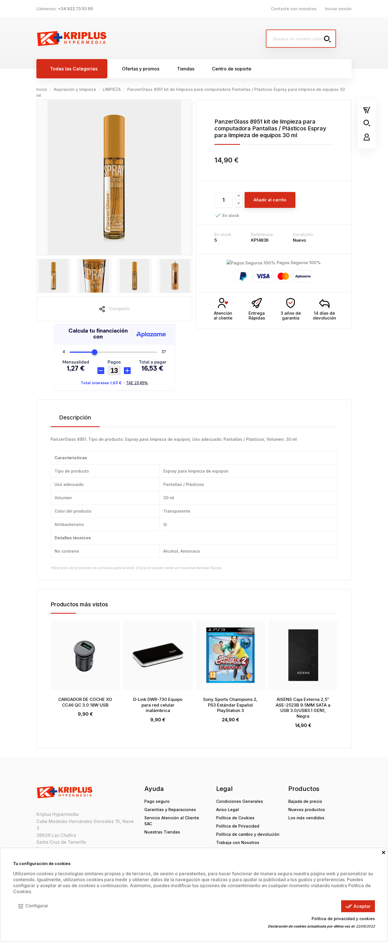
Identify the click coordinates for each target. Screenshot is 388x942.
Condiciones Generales (239, 801)
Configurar (32, 906)
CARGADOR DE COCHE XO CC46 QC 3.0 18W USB (85, 702)
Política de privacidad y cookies (343, 918)
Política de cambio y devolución (247, 834)
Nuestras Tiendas (162, 832)
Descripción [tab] (75, 417)
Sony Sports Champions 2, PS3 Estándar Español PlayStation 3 (230, 705)
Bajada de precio (305, 801)
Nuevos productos (306, 809)
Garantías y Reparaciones (170, 809)
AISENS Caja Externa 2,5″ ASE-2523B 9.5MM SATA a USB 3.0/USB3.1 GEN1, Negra (303, 708)
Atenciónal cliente (223, 315)
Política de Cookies (235, 817)
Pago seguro (157, 801)
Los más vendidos (306, 817)
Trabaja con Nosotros (237, 842)
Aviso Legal (227, 809)
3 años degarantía (291, 315)
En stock (222, 234)
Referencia (262, 234)
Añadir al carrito (270, 199)
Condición (303, 234)
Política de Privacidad (237, 826)
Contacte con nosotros (293, 8)
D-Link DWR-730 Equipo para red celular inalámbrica (157, 705)
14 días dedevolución (324, 315)
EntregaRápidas (257, 315)
